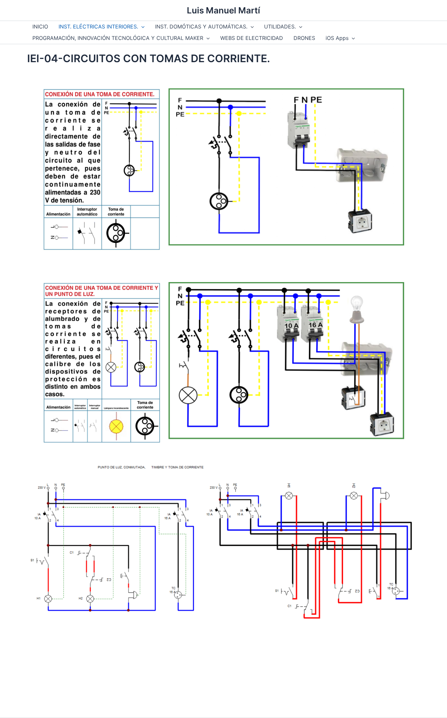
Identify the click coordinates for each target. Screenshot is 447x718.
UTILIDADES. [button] (280, 26)
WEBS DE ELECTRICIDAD (251, 38)
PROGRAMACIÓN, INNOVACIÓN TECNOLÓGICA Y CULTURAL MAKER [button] (117, 38)
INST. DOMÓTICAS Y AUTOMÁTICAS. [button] (201, 26)
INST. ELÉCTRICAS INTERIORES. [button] (98, 26)
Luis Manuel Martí (223, 10)
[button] (141, 26)
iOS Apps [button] (337, 38)
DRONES (304, 38)
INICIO (40, 26)
